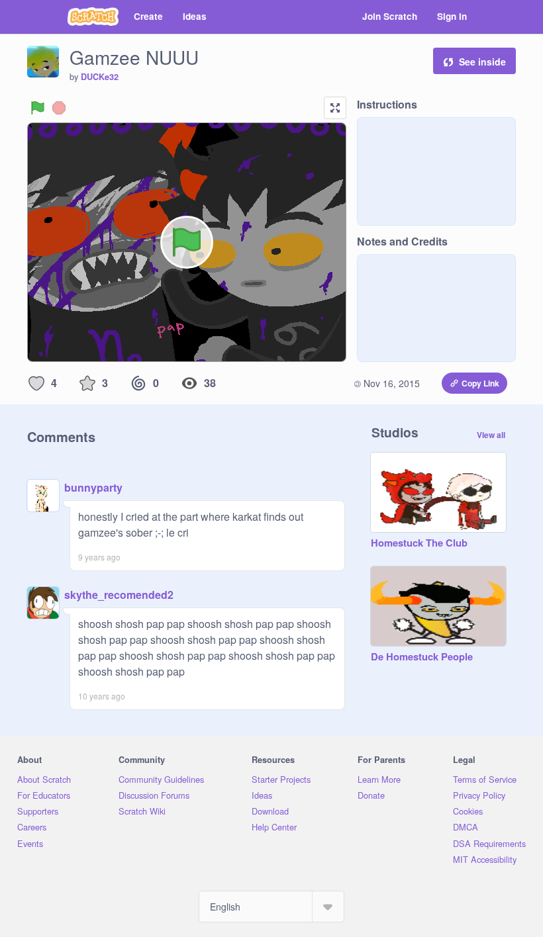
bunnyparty (93, 487)
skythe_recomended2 (118, 594)
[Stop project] (59, 107)
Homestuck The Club (419, 543)
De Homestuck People (422, 657)
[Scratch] (93, 16)
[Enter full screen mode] (335, 108)
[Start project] (37, 107)
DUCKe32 (100, 77)
